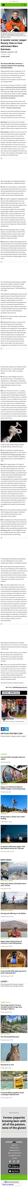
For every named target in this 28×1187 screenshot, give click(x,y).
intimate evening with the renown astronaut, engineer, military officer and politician (14, 96)
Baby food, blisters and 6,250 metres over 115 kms (13, 884)
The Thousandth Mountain (10, 1037)
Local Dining (19, 1131)
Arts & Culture (5, 843)
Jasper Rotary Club (5, 530)
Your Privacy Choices (12, 1182)
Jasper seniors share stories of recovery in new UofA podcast (11, 942)
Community (4, 54)
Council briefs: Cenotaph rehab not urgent (13, 758)
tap (25, 5)
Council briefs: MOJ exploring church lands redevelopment (13, 972)
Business (3, 1131)
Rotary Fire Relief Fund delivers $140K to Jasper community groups (13, 788)
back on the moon (16, 454)
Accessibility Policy (14, 1155)
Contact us (14, 1145)
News (9, 54)
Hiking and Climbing (7, 880)
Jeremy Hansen (4, 452)
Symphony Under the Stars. (14, 107)
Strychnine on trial (7, 1065)
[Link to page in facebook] (3, 729)
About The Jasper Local (14, 1153)
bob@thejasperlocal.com (20, 687)
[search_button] (22, 5)
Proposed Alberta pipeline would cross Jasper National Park (12, 1093)
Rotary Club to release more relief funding (13, 818)
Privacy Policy (14, 1147)
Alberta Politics (5, 1002)
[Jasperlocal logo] (14, 1142)
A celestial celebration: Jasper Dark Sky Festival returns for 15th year (13, 847)
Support (14, 1158)
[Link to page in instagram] (18, 1161)
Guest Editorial (5, 1034)
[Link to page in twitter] (7, 729)
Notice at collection (8, 1184)
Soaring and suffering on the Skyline (13, 913)
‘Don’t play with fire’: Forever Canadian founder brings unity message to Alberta (11, 1007)
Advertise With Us (14, 1150)
